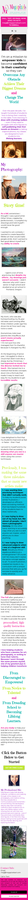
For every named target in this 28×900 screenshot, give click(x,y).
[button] (12, 31)
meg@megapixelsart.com (14, 23)
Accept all (14, 892)
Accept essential (14, 896)
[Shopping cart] (15, 31)
